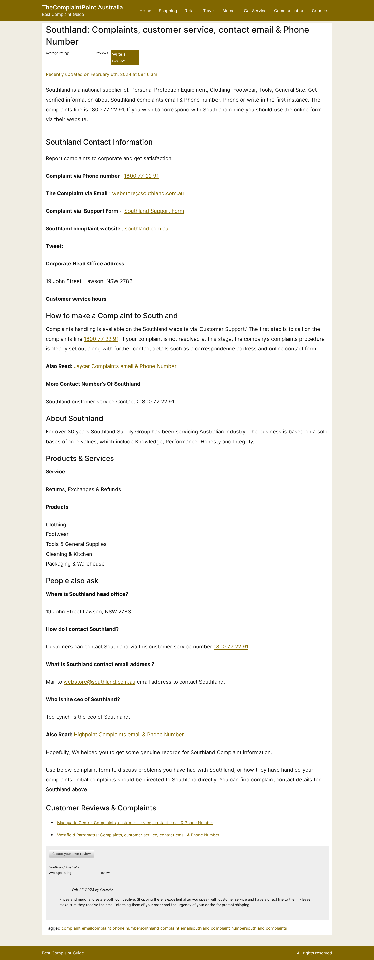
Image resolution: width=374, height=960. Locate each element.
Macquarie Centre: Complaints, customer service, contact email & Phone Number (135, 822)
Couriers (320, 10)
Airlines (229, 10)
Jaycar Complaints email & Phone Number (125, 366)
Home (145, 10)
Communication (289, 10)
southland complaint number (218, 928)
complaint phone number (116, 928)
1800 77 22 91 (141, 176)
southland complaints (266, 928)
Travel (209, 10)
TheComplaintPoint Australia (82, 7)
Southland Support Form (154, 211)
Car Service (255, 10)
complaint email (77, 928)
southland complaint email (165, 928)
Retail (190, 10)
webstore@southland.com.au (148, 193)
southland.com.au (146, 228)
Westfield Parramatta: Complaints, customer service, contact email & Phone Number (138, 834)
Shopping (168, 10)
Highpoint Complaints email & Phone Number (129, 734)
